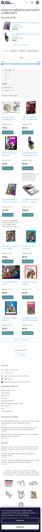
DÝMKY (28, 473)
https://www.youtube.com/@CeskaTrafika (17, 382)
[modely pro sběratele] (33, 483)
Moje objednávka (6, 411)
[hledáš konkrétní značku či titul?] (9, 494)
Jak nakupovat (5, 406)
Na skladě (9, 70)
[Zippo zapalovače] (21, 483)
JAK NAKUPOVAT (9, 475)
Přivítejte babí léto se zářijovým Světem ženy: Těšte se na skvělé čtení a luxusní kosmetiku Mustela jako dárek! (19, 429)
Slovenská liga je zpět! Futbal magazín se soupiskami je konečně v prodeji (18, 455)
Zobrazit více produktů (20, 45)
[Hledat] (27, 3)
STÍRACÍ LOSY (17, 471)
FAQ (2, 409)
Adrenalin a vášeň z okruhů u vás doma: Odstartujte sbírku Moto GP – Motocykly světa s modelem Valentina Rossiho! (19, 448)
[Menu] (37, 3)
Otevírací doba (5, 393)
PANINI (9, 91)
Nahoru (22, 355)
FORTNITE (9, 88)
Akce (7, 73)
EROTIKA (9, 471)
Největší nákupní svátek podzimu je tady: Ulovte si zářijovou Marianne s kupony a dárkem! (20, 435)
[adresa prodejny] (21, 506)
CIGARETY (21, 473)
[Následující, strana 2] (21, 345)
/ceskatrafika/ (8, 379)
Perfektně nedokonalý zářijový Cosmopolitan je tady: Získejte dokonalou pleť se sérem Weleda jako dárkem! (20, 422)
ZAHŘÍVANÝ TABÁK (29, 471)
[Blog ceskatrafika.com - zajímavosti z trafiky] (9, 483)
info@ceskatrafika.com (11, 370)
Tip (7, 79)
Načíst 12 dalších (21, 340)
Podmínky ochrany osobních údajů (12, 403)
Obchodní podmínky (7, 401)
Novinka (8, 76)
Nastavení (20, 520)
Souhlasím (20, 527)
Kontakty (4, 398)
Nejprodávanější (32, 51)
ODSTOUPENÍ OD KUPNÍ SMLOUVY (27, 475)
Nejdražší (22, 51)
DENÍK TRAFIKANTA (7, 390)
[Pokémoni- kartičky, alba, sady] (21, 494)
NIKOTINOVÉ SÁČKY (10, 473)
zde (27, 515)
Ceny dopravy (5, 396)
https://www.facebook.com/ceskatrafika (16, 376)
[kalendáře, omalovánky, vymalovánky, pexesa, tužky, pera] (33, 494)
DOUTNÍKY (35, 473)
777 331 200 (8, 373)
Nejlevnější (13, 51)
